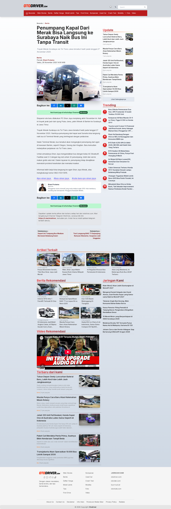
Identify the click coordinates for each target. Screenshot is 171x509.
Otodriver (92, 507)
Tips (77, 13)
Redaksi (122, 502)
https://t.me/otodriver (47, 218)
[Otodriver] (35, 5)
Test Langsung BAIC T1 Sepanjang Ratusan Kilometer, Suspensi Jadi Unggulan (86, 235)
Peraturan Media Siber (95, 502)
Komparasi (94, 13)
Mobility (121, 13)
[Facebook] (44, 477)
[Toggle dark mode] (116, 6)
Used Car (102, 13)
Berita (50, 13)
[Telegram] (49, 477)
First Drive (84, 13)
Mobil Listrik (69, 13)
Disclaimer (71, 502)
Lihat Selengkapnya (118, 99)
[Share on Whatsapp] (74, 105)
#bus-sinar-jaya (62, 178)
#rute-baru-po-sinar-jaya (84, 178)
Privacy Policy (111, 502)
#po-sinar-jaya (44, 178)
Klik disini (83, 112)
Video (134, 13)
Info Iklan (80, 502)
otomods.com (116, 489)
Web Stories (41, 13)
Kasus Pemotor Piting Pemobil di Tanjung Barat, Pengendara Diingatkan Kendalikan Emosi (118, 310)
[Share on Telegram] (81, 105)
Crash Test (112, 13)
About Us (50, 502)
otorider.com (116, 481)
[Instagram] (46, 477)
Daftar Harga (59, 13)
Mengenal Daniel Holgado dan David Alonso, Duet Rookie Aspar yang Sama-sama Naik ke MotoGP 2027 (118, 294)
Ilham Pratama (48, 60)
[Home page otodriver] (110, 6)
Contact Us (60, 502)
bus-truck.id (115, 485)
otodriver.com (116, 477)
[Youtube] (52, 477)
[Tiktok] (55, 477)
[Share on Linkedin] (61, 105)
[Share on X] (67, 105)
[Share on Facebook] (54, 105)
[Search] (145, 7)
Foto (128, 13)
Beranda (31, 13)
